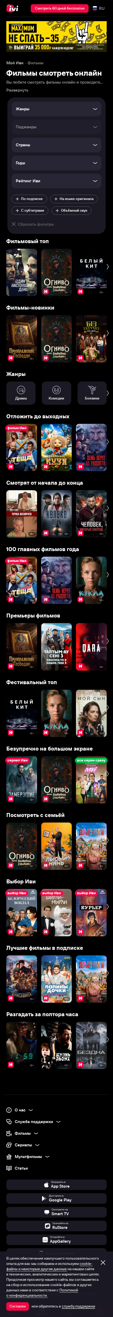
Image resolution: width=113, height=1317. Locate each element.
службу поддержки (78, 1306)
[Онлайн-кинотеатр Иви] (13, 8)
